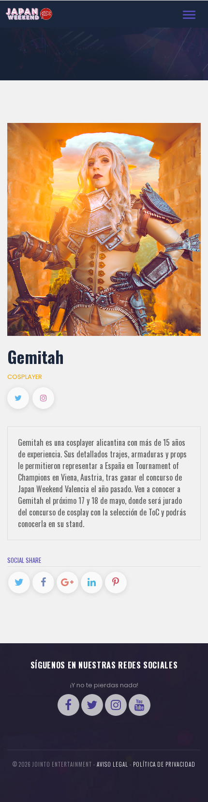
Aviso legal (112, 764)
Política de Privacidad (164, 764)
